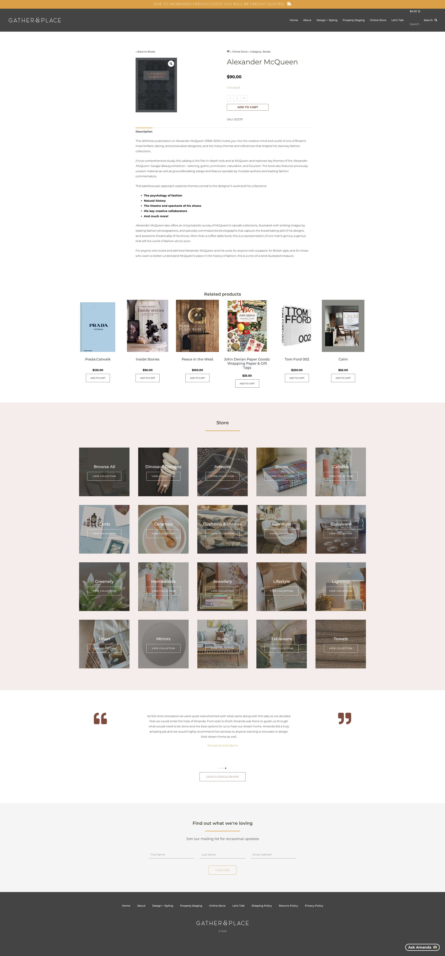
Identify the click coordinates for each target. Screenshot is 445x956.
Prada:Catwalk (98, 359)
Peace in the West (197, 359)
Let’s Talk (397, 20)
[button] (219, 768)
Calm (343, 359)
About (307, 20)
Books (151, 51)
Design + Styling (327, 20)
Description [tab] (144, 131)
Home (294, 20)
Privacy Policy (314, 905)
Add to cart (247, 107)
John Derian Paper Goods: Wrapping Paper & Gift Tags (247, 363)
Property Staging (354, 20)
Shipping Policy (262, 905)
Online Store (378, 20)
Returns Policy (288, 905)
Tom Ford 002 (297, 359)
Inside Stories (147, 359)
